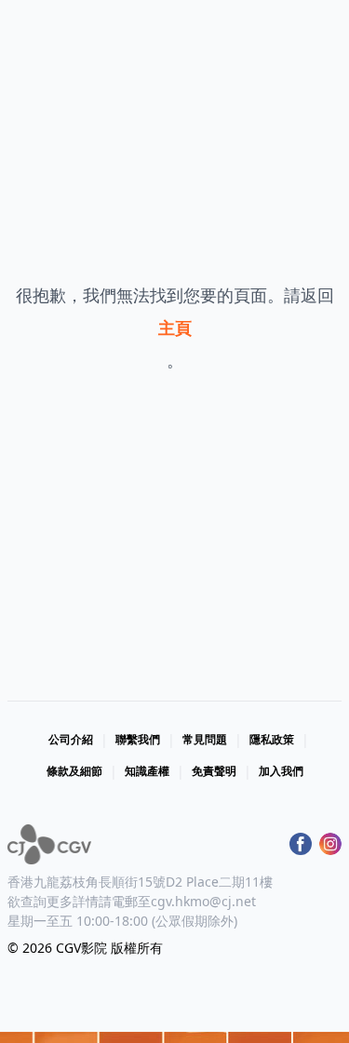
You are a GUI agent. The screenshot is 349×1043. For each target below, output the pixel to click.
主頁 (175, 327)
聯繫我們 (137, 739)
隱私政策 (271, 739)
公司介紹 (70, 739)
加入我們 (281, 771)
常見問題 (204, 739)
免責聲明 (214, 771)
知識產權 (147, 771)
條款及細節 (74, 771)
